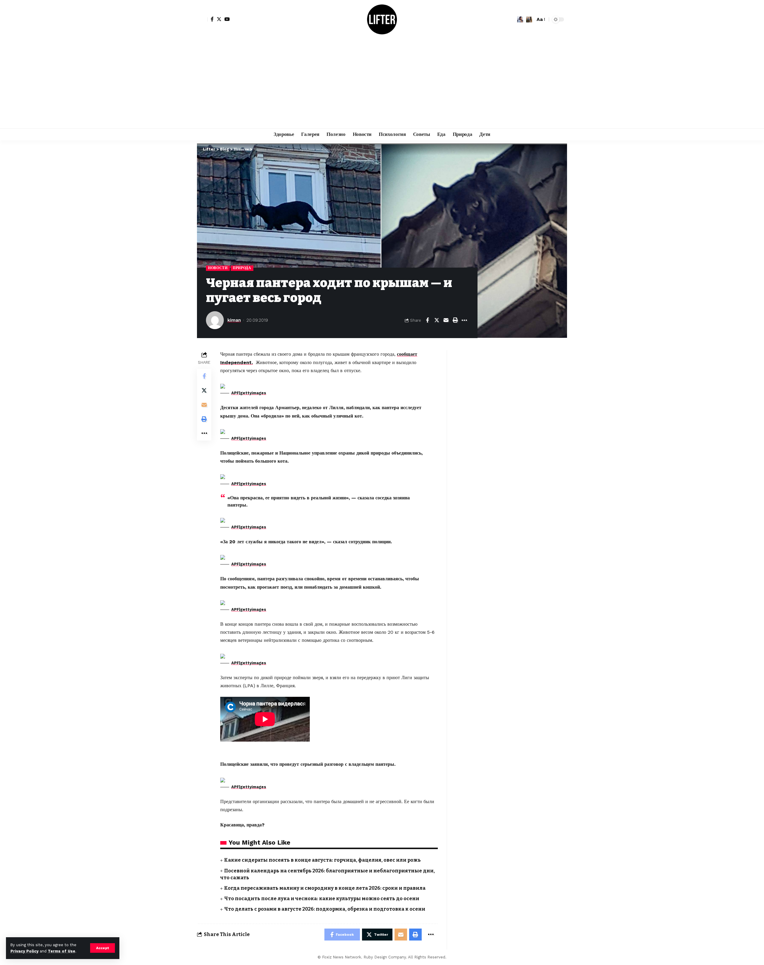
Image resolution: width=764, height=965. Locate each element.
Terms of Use (61, 951)
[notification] (520, 19)
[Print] (455, 320)
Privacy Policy (24, 951)
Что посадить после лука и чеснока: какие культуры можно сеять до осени (321, 898)
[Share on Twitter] (436, 320)
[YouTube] (227, 19)
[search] (529, 19)
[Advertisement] (382, 83)
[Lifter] (382, 19)
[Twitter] (219, 19)
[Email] (446, 320)
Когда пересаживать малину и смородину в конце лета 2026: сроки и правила (325, 888)
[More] (464, 320)
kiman (234, 320)
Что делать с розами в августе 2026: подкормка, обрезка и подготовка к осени (324, 909)
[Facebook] (212, 19)
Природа (242, 268)
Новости (218, 268)
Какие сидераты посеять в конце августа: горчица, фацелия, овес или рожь (322, 860)
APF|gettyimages (248, 393)
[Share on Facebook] (427, 320)
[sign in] (202, 19)
